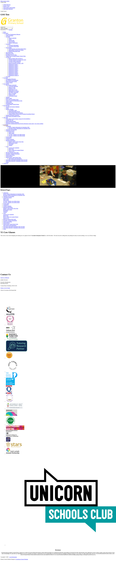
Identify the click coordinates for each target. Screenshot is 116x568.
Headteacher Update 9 (13, 74)
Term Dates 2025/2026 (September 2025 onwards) (16, 159)
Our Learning (6, 83)
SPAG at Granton (12, 93)
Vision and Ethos (9, 35)
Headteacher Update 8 (13, 73)
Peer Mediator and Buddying (12, 80)
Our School (5, 33)
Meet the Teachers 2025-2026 (12, 152)
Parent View (6, 6)
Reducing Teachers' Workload (12, 122)
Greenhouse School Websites (22, 559)
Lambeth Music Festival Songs (12, 104)
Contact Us (5, 163)
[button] (6, 11)
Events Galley (9, 136)
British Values (9, 98)
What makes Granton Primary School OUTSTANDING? (18, 118)
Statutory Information (13, 42)
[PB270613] (58, 176)
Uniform (10, 145)
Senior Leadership (12, 38)
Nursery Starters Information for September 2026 (19, 127)
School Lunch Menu (10, 155)
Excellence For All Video (11, 54)
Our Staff (8, 36)
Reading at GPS (12, 88)
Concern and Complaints (14, 147)
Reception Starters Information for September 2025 (19, 128)
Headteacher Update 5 (13, 69)
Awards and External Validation (12, 106)
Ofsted (7, 108)
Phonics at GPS (12, 87)
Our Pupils (5, 77)
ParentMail (11, 144)
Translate (10, 29)
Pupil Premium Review (11, 121)
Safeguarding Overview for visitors (16, 50)
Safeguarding (9, 47)
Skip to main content (5, 1)
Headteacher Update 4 (13, 68)
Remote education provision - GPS (16, 63)
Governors (8, 44)
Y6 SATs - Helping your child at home (17, 135)
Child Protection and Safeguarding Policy (17, 48)
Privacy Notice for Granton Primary (16, 150)
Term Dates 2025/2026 (9, 7)
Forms (7, 162)
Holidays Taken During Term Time (16, 141)
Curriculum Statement (13, 86)
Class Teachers (12, 41)
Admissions (8, 126)
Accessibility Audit (13, 110)
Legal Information (13, 557)
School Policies (9, 156)
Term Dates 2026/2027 (8, 9)
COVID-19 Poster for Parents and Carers (17, 59)
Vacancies (8, 76)
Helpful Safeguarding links (14, 51)
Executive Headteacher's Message (13, 34)
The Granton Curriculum (11, 85)
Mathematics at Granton (14, 91)
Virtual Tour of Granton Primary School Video (16, 56)
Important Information (10, 140)
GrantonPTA (8, 138)
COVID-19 (8, 57)
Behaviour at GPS (10, 53)
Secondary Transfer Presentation (13, 153)
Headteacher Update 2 (13, 65)
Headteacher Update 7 (13, 71)
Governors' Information (14, 45)
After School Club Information (15, 158)
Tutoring (8, 97)
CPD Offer (5, 117)
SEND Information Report (14, 111)
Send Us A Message (5, 277)
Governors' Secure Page (14, 46)
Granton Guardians (10, 139)
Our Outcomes (6, 105)
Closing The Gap (9, 120)
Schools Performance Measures (12, 115)
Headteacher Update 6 (13, 70)
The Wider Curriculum (13, 92)
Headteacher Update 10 (14, 75)
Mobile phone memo (13, 143)
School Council (9, 82)
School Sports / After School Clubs (13, 157)
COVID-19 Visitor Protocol (14, 62)
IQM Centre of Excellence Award (13, 116)
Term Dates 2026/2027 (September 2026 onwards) (16, 161)
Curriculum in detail (13, 95)
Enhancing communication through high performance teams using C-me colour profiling (24, 123)
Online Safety (9, 102)
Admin (10, 39)
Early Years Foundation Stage (12, 99)
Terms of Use (11, 151)
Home (4, 32)
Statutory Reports (9, 109)
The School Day (9, 52)
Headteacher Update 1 (13, 64)
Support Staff (11, 40)
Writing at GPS (12, 94)
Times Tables (11, 133)
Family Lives (11, 132)
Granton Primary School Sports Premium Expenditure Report (22, 114)
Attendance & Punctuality (11, 129)
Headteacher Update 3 (13, 67)
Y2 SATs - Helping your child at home (17, 134)
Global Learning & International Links (14, 100)
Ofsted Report (6, 4)
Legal (7, 146)
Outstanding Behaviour (11, 79)
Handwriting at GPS (13, 89)
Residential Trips (9, 103)
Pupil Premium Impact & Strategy (16, 112)
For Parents (5, 124)
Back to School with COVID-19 (15, 58)
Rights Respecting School (11, 81)
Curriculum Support (10, 130)
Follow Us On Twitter (5, 288)
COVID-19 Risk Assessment (15, 61)
